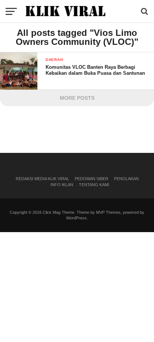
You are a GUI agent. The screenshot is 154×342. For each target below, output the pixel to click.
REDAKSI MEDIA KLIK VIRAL (42, 178)
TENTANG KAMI (94, 184)
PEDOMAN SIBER (91, 178)
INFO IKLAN (61, 184)
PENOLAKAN (126, 178)
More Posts (77, 98)
